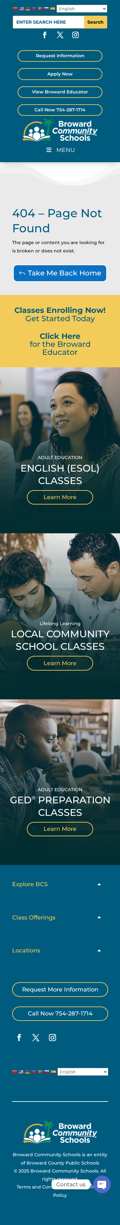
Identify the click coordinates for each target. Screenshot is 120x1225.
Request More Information (60, 989)
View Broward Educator (60, 92)
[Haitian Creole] (34, 8)
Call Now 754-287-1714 (60, 110)
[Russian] (46, 8)
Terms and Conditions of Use (50, 1187)
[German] (27, 8)
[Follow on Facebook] (44, 34)
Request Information (60, 56)
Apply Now (60, 74)
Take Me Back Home (64, 273)
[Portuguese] (40, 8)
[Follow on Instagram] (75, 34)
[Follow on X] (60, 34)
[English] (21, 8)
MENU (65, 150)
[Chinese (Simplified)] (15, 8)
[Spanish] (52, 8)
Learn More (60, 497)
